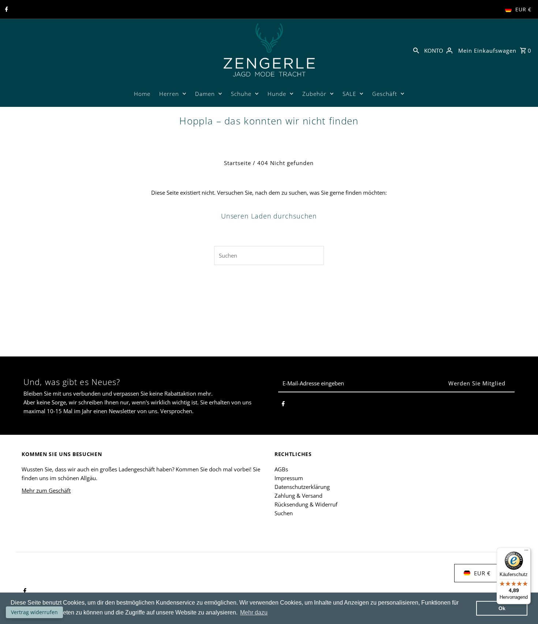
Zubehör (314, 93)
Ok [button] (501, 608)
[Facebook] (5, 9)
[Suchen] (416, 50)
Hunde (277, 93)
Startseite (237, 163)
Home (142, 93)
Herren (169, 93)
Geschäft (384, 93)
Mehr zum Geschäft (46, 490)
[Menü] (526, 552)
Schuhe (241, 93)
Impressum (288, 478)
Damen (205, 93)
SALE (349, 93)
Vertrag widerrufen (34, 612)
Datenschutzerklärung (302, 486)
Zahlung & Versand (298, 495)
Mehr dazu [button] (254, 612)
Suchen (283, 513)
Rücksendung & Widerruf (305, 504)
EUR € (523, 9)
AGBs (281, 469)
